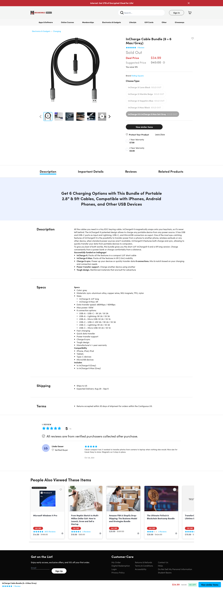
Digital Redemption (121, 565)
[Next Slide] (109, 116)
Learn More (160, 134)
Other (164, 22)
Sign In (176, 12)
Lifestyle (132, 22)
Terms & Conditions (144, 565)
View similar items (144, 126)
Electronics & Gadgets (111, 22)
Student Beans (165, 572)
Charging (57, 31)
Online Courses (67, 22)
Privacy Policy (118, 572)
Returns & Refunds (143, 562)
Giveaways (179, 22)
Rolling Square (138, 75)
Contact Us (163, 562)
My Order (116, 562)
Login (114, 569)
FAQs (160, 565)
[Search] (122, 12)
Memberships (88, 22)
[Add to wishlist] (192, 38)
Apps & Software (46, 22)
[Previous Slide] (40, 116)
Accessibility (140, 569)
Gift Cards (149, 22)
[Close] (189, 3)
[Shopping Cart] (190, 12)
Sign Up (59, 570)
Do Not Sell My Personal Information (175, 569)
